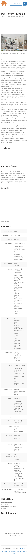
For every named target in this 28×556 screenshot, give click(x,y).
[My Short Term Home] (7, 3)
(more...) (3, 55)
